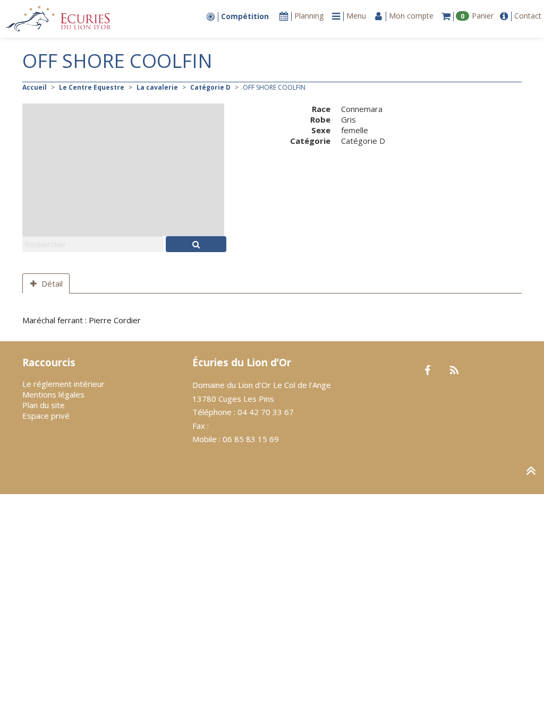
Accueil (34, 87)
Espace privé (46, 415)
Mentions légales (53, 394)
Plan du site (43, 405)
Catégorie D (210, 87)
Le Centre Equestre (91, 87)
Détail (52, 283)
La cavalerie (157, 87)
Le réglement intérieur (63, 383)
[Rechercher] (196, 244)
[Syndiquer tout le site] (454, 371)
